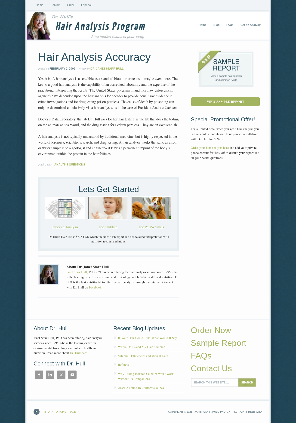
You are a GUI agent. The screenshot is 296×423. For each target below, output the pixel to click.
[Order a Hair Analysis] (65, 222)
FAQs (201, 355)
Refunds (123, 364)
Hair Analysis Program (61, 26)
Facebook (95, 287)
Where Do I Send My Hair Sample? (141, 347)
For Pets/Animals (151, 226)
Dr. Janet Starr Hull (106, 68)
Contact (55, 5)
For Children (108, 226)
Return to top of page (59, 411)
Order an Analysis (65, 226)
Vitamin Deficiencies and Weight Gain (143, 356)
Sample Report (218, 343)
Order (70, 5)
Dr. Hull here (78, 353)
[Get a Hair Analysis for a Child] (108, 222)
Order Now (211, 330)
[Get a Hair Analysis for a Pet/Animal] (151, 222)
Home (39, 5)
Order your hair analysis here (210, 147)
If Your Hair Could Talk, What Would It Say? (148, 338)
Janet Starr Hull (76, 272)
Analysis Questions (69, 164)
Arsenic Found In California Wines (141, 388)
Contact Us (211, 368)
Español (86, 5)
